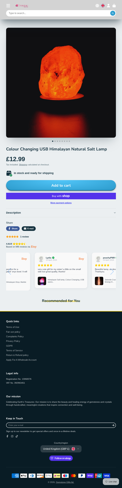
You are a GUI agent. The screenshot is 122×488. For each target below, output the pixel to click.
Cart (114, 5)
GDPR (9, 346)
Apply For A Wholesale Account (21, 360)
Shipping (23, 164)
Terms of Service (14, 350)
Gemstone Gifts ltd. (65, 482)
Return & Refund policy (17, 355)
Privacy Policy (13, 341)
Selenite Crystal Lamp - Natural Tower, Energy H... (65, 281)
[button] (112, 271)
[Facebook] (7, 436)
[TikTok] (16, 436)
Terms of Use (12, 327)
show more (105, 274)
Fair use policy (13, 332)
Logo (21, 5)
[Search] (112, 13)
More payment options (61, 203)
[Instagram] (12, 436)
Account (108, 5)
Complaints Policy (15, 336)
